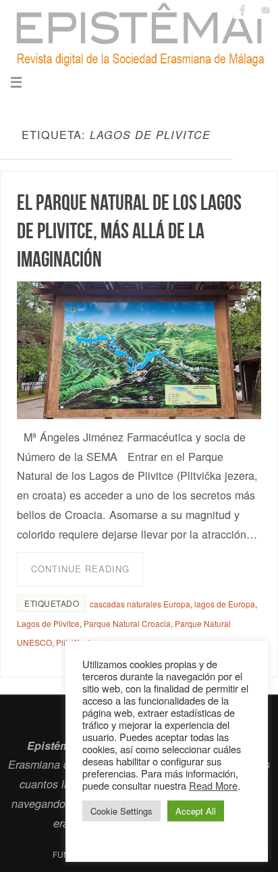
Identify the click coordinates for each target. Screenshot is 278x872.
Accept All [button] (195, 811)
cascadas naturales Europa (140, 603)
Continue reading (80, 568)
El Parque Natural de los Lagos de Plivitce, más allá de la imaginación (129, 230)
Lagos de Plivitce (48, 623)
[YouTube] (265, 9)
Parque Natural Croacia (127, 623)
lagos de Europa (224, 603)
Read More (213, 785)
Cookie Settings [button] (121, 811)
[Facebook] (242, 9)
